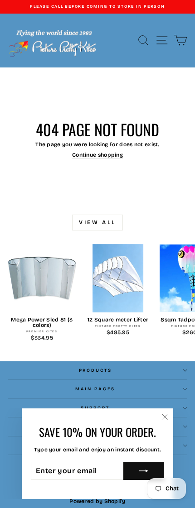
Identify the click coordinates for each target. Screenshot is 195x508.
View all (97, 222)
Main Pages (95, 389)
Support (95, 408)
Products (95, 370)
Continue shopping (97, 155)
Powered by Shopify (97, 501)
